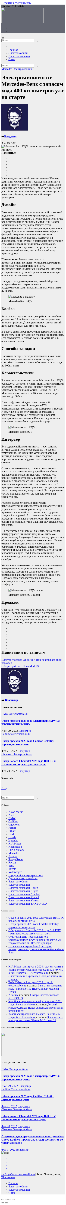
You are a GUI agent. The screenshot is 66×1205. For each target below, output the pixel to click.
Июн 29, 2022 (9, 1085)
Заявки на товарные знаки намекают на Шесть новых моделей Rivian (35, 988)
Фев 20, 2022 (9, 1126)
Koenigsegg (15, 846)
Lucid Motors (16, 849)
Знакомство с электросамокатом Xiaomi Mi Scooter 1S (35, 1019)
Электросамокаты (19, 56)
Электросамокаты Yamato (23, 900)
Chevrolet (7, 754)
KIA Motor (14, 843)
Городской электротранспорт (25, 875)
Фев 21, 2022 (9, 1106)
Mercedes (7, 68)
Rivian (12, 862)
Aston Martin (15, 811)
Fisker (11, 830)
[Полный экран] (9, 1199)
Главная (13, 49)
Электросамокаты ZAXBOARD (27, 903)
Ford (11, 834)
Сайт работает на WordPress (18, 1174)
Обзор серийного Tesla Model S (20, 666)
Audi (11, 815)
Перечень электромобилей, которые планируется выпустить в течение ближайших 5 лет (36, 949)
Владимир (10, 136)
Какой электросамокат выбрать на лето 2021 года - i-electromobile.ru (35, 1003)
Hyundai (13, 840)
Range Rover (15, 859)
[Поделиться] (6, 1199)
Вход (4, 788)
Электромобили (18, 52)
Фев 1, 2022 (8, 1149)
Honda (12, 837)
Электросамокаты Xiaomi (23, 897)
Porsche (12, 856)
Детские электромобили (22, 878)
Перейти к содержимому (16, 2)
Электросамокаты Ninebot (24, 894)
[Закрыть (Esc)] (2, 1199)
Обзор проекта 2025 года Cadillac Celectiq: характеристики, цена (27, 742)
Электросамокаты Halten (23, 887)
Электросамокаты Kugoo (23, 890)
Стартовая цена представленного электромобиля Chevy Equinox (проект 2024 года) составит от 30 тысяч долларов (34, 939)
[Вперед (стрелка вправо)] (6, 1202)
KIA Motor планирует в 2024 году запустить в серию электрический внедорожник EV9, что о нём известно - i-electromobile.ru (36, 969)
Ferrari (12, 827)
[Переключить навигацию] (2, 37)
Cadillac (6, 733)
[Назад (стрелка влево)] (2, 1202)
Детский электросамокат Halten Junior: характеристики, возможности (36, 1007)
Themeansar (8, 1177)
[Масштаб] (13, 1199)
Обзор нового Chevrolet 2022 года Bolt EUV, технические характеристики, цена (28, 762)
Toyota (12, 868)
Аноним (13, 994)
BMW (5, 713)
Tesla (11, 865)
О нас (11, 59)
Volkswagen (15, 872)
